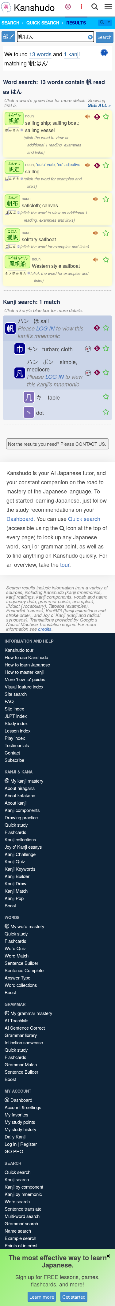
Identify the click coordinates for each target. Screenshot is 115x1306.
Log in (11, 1144)
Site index (14, 708)
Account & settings (23, 1107)
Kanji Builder (17, 876)
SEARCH (10, 23)
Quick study (16, 824)
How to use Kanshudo (26, 657)
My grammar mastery (30, 1013)
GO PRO (14, 1151)
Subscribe (14, 760)
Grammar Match (21, 1064)
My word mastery (26, 926)
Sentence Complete (24, 970)
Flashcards (15, 832)
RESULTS (76, 23)
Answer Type (17, 977)
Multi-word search (22, 1216)
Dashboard (19, 518)
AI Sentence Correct (25, 1027)
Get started (74, 1297)
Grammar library (21, 1035)
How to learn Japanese (27, 664)
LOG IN (45, 328)
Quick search (84, 518)
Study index (16, 723)
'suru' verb (45, 164)
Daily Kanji (15, 1136)
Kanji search (17, 1179)
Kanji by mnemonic (23, 1194)
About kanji (15, 802)
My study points (20, 1122)
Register (28, 1144)
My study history (20, 1129)
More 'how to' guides (25, 679)
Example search (20, 1238)
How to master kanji (24, 672)
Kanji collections (20, 839)
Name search (18, 1230)
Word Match (17, 955)
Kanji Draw (15, 883)
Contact (12, 752)
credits (45, 628)
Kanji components (22, 810)
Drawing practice (21, 817)
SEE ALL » (99, 105)
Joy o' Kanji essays (23, 846)
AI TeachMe (16, 1020)
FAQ (9, 701)
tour (64, 564)
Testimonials (17, 745)
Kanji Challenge (20, 854)
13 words (40, 54)
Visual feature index (24, 686)
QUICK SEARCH (42, 23)
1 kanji (72, 54)
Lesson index (17, 730)
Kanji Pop (14, 898)
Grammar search (21, 1223)
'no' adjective (68, 164)
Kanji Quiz (15, 861)
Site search (16, 694)
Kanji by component (24, 1186)
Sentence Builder (21, 963)
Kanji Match (16, 890)
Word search (17, 1201)
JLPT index (16, 716)
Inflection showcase (24, 1042)
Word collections (21, 985)
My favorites (16, 1114)
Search (105, 37)
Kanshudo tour (19, 650)
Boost (10, 905)
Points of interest (21, 1245)
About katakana (20, 795)
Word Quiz (15, 948)
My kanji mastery (26, 780)
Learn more (41, 1297)
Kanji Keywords (20, 868)
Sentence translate (23, 1208)
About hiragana (20, 788)
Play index (15, 738)
